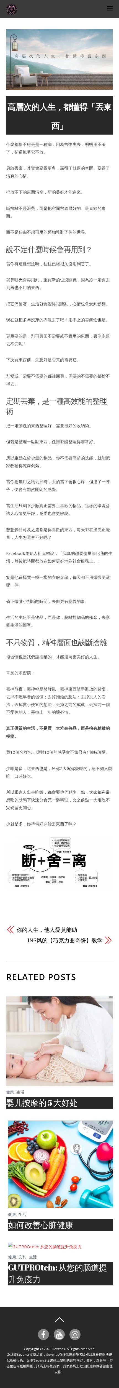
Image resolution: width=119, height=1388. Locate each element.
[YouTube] (60, 1334)
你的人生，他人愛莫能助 (47, 930)
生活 (20, 1092)
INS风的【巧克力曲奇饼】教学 (65, 940)
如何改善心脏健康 (40, 1225)
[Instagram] (75, 1334)
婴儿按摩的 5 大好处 (42, 1102)
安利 (23, 1256)
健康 (10, 1092)
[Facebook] (44, 1334)
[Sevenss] (11, 12)
